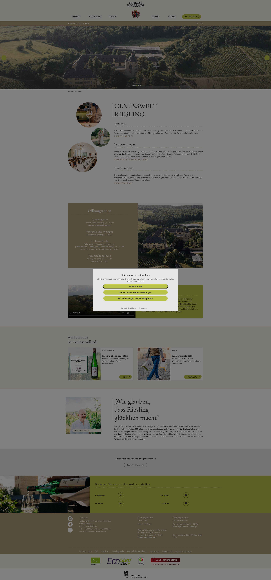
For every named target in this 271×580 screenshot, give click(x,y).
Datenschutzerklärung (128, 308)
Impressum (143, 308)
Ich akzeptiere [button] (135, 286)
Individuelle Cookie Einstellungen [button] (135, 292)
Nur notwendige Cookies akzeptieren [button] (135, 298)
